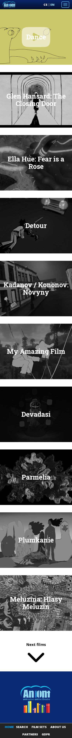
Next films (36, 644)
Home (9, 727)
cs (45, 5)
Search (22, 727)
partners (30, 734)
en (52, 5)
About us (58, 727)
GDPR (46, 734)
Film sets (39, 727)
